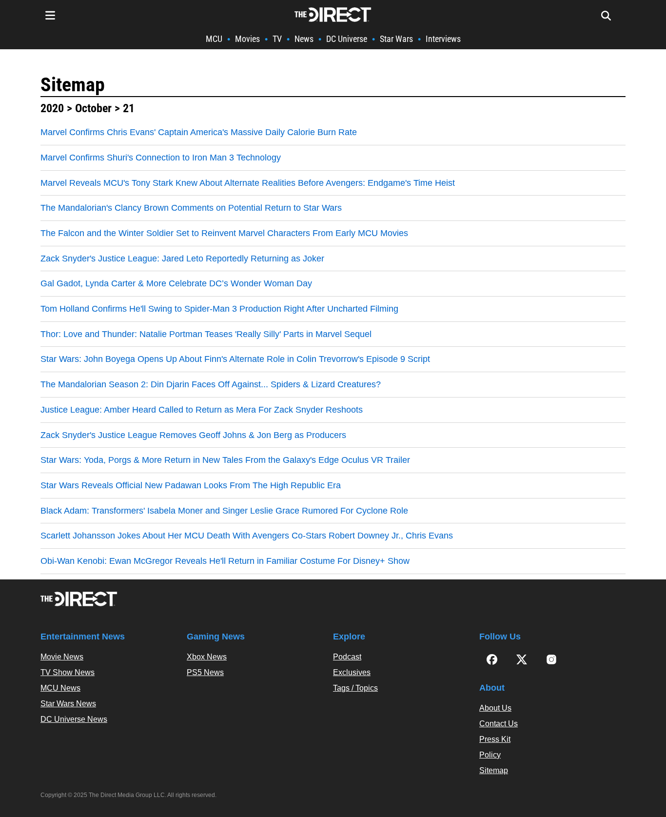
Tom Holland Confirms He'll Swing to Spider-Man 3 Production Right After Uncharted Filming (219, 309)
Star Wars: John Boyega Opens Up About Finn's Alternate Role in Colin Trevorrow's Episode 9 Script (235, 359)
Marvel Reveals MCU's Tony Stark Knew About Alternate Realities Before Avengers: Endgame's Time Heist (247, 183)
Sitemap (72, 84)
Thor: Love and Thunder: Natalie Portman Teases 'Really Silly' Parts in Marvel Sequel (206, 334)
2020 (52, 108)
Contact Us (498, 723)
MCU (214, 39)
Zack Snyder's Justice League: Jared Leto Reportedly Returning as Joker (182, 258)
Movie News (61, 657)
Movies (247, 39)
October (93, 108)
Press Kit (494, 739)
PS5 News (205, 672)
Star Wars (396, 39)
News (303, 39)
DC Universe (346, 39)
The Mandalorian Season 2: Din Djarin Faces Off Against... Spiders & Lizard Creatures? (210, 384)
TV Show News (67, 672)
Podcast (347, 657)
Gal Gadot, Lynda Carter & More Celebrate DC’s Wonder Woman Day (176, 283)
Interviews (443, 39)
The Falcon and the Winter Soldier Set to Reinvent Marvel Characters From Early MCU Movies (224, 233)
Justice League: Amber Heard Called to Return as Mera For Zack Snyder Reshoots (201, 410)
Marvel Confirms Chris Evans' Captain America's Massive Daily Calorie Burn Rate (198, 132)
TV (277, 39)
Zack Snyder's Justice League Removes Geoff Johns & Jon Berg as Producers (193, 435)
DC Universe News (73, 719)
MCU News (60, 688)
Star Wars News (68, 703)
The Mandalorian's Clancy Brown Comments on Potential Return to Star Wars (191, 208)
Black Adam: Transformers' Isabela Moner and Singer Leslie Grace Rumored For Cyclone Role (224, 511)
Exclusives (352, 672)
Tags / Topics (355, 688)
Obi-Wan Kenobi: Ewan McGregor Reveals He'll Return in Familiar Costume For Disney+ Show (225, 561)
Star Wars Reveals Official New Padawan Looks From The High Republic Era (190, 485)
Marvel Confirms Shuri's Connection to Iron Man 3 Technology (160, 157)
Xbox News (207, 657)
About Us (495, 708)
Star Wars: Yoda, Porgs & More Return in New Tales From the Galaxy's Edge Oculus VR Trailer (225, 460)
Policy (490, 755)
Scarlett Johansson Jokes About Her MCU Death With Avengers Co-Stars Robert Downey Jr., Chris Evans (246, 535)
